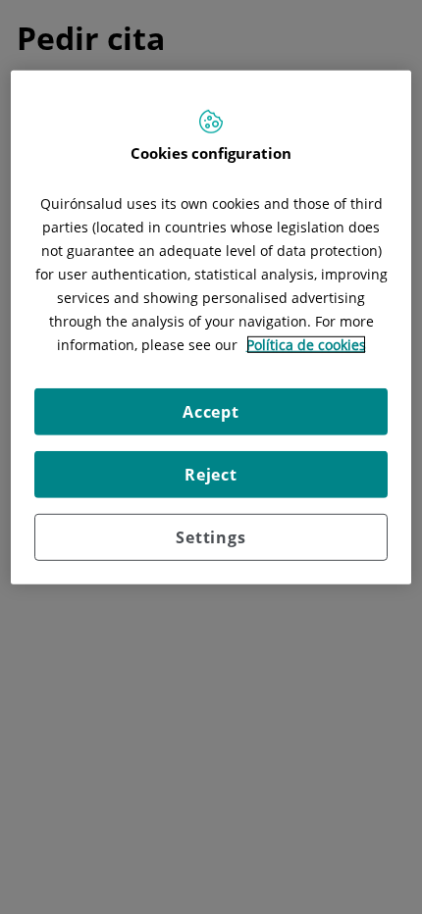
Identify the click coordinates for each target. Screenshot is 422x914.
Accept (211, 412)
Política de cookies (306, 344)
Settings (210, 537)
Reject (211, 474)
